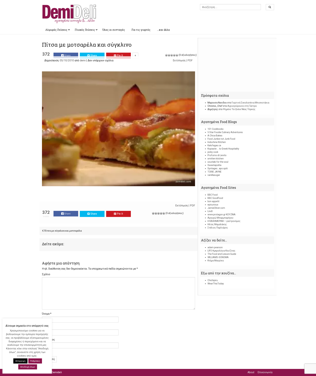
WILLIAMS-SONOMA (218, 257)
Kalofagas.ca (214, 145)
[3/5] (171, 55)
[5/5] (177, 55)
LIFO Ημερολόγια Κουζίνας (221, 250)
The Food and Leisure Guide (222, 254)
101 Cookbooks (216, 129)
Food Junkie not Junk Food (221, 139)
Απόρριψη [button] (20, 361)
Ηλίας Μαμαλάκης (217, 224)
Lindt (210, 211)
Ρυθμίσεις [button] (35, 361)
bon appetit (213, 201)
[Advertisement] (237, 65)
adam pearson (215, 247)
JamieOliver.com (216, 208)
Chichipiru (213, 280)
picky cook (213, 152)
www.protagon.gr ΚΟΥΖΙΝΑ (222, 214)
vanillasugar (214, 175)
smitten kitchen (216, 158)
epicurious (213, 204)
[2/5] (169, 55)
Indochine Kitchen (217, 142)
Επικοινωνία (265, 372)
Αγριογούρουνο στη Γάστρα (242, 106)
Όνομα (46, 313)
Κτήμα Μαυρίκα (216, 260)
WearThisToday (216, 283)
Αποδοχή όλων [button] (27, 367)
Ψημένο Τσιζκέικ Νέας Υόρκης (239, 109)
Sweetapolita (214, 165)
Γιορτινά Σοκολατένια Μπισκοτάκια (250, 102)
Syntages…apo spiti (218, 168)
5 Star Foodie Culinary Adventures (225, 132)
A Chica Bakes (215, 135)
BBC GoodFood (215, 198)
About (251, 372)
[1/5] (166, 55)
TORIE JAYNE (215, 171)
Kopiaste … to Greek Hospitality (223, 148)
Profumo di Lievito (217, 155)
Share (67, 55)
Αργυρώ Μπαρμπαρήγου (220, 217)
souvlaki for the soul (218, 162)
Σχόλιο (46, 274)
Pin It (119, 55)
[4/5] (174, 55)
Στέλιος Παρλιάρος (218, 227)
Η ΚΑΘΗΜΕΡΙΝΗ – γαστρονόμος (224, 221)
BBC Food (213, 194)
